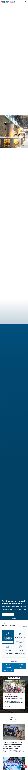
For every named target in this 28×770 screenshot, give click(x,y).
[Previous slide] (10, 711)
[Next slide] (18, 711)
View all (25, 626)
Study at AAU (7, 614)
